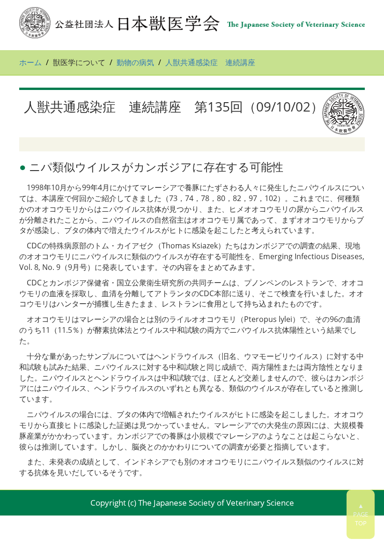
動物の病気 (135, 62)
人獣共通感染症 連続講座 (210, 62)
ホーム (30, 62)
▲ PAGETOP (360, 514)
